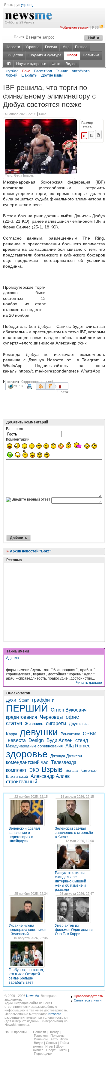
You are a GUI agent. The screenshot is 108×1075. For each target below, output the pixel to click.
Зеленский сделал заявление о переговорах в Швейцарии (24, 834)
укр (23, 5)
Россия (51, 47)
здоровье (27, 754)
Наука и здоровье (31, 64)
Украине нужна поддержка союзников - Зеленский (27, 929)
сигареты (56, 723)
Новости (13, 47)
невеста (17, 740)
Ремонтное (70, 734)
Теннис (62, 71)
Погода (54, 1032)
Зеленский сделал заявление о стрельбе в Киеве (74, 832)
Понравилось (41, 386)
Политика (91, 55)
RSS (95, 27)
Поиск (19, 37)
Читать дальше (89, 683)
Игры (49, 1046)
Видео (71, 64)
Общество (14, 55)
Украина (33, 47)
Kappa (11, 734)
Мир (66, 47)
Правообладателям (89, 996)
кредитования (21, 717)
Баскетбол (43, 71)
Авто (54, 1039)
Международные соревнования (34, 746)
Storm (24, 700)
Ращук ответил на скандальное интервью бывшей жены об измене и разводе (70, 881)
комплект (16, 770)
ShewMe (15, 386)
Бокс (26, 71)
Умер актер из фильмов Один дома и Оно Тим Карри (74, 929)
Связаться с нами (87, 1000)
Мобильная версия (74, 27)
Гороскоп (41, 1035)
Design (36, 740)
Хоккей (11, 75)
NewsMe (32, 996)
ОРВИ (90, 733)
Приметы (57, 1035)
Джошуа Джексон (66, 756)
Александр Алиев (50, 776)
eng (30, 5)
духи (11, 700)
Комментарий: (18, 439)
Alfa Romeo (78, 745)
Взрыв (52, 769)
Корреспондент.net (37, 382)
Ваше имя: (15, 429)
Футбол (12, 71)
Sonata (71, 770)
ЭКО (34, 770)
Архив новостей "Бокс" (30, 551)
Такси (62, 1050)
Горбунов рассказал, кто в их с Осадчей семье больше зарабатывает (26, 976)
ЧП (8, 64)
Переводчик (43, 1053)
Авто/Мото (81, 71)
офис (72, 717)
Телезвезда (63, 762)
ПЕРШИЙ (27, 708)
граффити (43, 700)
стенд (81, 740)
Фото (56, 64)
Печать (30, 388)
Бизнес (81, 47)
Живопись (34, 723)
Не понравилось (51, 386)
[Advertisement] (77, 296)
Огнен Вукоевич (68, 709)
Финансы (41, 1039)
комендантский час (27, 762)
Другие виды (52, 75)
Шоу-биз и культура (45, 55)
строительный (21, 781)
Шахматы (29, 75)
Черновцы (51, 717)
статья (14, 723)
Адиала (12, 658)
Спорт (72, 55)
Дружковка (78, 723)
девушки (39, 732)
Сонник (51, 1043)
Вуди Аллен (59, 740)
